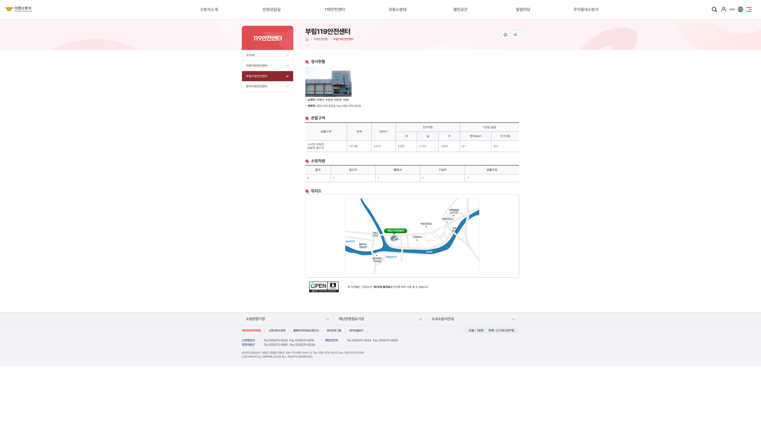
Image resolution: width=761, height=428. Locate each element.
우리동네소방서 (586, 9)
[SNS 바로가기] (515, 35)
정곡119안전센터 (256, 86)
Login (723, 9)
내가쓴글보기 (356, 330)
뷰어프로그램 (334, 330)
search (714, 9)
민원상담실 (272, 9)
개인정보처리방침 (251, 330)
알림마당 (523, 9)
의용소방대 (397, 9)
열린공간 (460, 9)
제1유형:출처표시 (383, 287)
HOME (307, 39)
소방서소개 (209, 9)
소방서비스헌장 (277, 330)
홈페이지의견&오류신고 (306, 330)
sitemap (748, 9)
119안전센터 (334, 9)
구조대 (250, 55)
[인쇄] (505, 35)
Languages (740, 9)
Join (732, 9)
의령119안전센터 (256, 66)
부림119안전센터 (256, 76)
